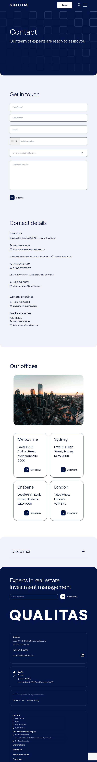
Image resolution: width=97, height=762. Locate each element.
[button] (33, 470)
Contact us (17, 759)
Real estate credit (22, 735)
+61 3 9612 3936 (21, 321)
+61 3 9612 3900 (21, 302)
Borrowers (17, 750)
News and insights (21, 755)
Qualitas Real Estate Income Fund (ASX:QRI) (35, 738)
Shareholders (19, 745)
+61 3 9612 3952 (21, 282)
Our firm (16, 716)
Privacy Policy (33, 700)
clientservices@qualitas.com (27, 286)
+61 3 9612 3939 (21, 245)
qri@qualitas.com (22, 267)
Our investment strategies (24, 732)
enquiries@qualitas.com (25, 306)
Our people (19, 718)
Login (64, 5)
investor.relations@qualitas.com (29, 249)
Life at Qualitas (20, 725)
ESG (17, 721)
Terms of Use (18, 700)
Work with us (20, 728)
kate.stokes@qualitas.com (26, 325)
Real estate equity (22, 741)
